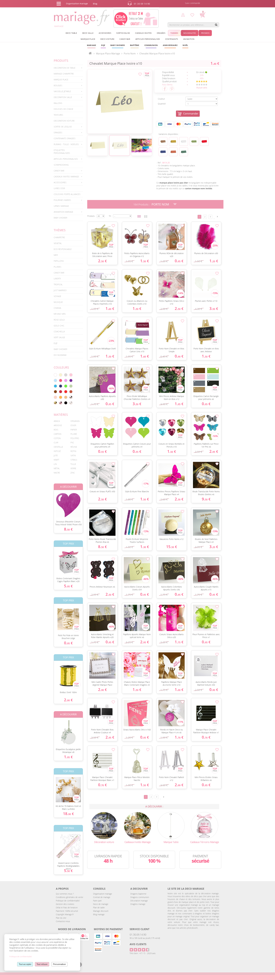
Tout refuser (42, 964)
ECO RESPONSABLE (63, 249)
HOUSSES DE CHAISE (63, 109)
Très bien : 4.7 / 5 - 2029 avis (143, 953)
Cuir (56, 442)
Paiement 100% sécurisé (67, 911)
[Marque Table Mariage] (171, 825)
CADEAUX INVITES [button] (143, 33)
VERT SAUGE (59, 337)
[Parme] (65, 380)
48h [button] (202, 78)
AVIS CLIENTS (138, 944)
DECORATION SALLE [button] (63, 97)
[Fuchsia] (60, 380)
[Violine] (70, 380)
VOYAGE (57, 296)
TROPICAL (58, 284)
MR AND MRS (60, 313)
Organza (74, 421)
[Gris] (65, 374)
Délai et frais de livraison (67, 907)
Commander (190, 113)
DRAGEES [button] (58, 132)
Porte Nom (160, 204)
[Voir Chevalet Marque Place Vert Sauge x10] (193, 141)
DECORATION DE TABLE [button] (64, 67)
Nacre (57, 472)
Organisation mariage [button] (77, 3)
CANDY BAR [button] (124, 39)
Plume (73, 434)
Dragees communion (139, 897)
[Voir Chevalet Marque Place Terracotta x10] (173, 151)
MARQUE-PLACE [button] (61, 79)
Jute (56, 455)
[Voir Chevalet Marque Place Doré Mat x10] (173, 141)
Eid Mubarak (60, 355)
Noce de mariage (100, 904)
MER (56, 255)
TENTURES (58, 114)
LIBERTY (57, 278)
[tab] (68, 68)
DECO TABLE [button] (71, 33)
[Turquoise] (55, 386)
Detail (51, 502)
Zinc (72, 472)
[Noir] (65, 402)
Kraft (56, 459)
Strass (73, 459)
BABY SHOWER (60, 217)
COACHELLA (59, 331)
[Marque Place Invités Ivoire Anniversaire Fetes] (119, 101)
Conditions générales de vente (69, 897)
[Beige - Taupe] (65, 397)
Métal (57, 468)
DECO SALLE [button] (88, 33)
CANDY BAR (59, 272)
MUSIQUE (58, 302)
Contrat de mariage (101, 897)
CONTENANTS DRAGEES (64, 138)
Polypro (74, 438)
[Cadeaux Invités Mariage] (137, 825)
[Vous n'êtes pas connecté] (183, 14)
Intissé (57, 451)
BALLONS (58, 103)
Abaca (57, 421)
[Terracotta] (70, 391)
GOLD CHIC (59, 325)
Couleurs (61, 367)
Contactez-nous (63, 921)
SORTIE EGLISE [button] (123, 33)
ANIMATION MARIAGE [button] (63, 211)
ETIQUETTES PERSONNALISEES (62, 151)
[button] (135, 45)
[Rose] (70, 374)
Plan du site (61, 917)
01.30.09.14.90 (138, 934)
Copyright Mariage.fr (65, 914)
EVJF (55, 343)
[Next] (217, 216)
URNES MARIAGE (61, 206)
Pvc (72, 442)
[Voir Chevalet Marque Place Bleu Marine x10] (163, 151)
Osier (73, 425)
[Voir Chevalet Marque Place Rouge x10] (204, 141)
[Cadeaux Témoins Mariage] (204, 825)
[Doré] (55, 402)
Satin (73, 455)
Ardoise (58, 425)
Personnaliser (59, 964)
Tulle (73, 464)
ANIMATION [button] (188, 39)
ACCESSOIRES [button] (105, 33)
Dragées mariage (137, 904)
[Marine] (60, 386)
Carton (57, 434)
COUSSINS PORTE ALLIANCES (67, 194)
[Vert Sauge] (70, 386)
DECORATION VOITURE (64, 120)
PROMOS (205, 33)
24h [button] (202, 75)
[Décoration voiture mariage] (104, 825)
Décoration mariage (139, 900)
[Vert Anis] (65, 386)
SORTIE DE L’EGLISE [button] (63, 126)
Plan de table (99, 907)
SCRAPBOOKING (61, 164)
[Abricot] (60, 397)
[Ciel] (55, 380)
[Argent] (70, 397)
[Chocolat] (55, 391)
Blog (95, 3)
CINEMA (57, 308)
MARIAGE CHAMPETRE (64, 73)
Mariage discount (100, 911)
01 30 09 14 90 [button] (142, 3)
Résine (73, 446)
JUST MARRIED (60, 290)
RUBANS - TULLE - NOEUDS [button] (66, 144)
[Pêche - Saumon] (55, 397)
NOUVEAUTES (189, 33)
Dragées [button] (161, 33)
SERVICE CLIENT (139, 929)
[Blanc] (55, 374)
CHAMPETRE (59, 237)
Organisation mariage (102, 893)
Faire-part (97, 900)
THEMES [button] (174, 33)
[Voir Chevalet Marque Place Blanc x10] (183, 141)
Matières (61, 415)
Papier (73, 429)
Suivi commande (192, 3)
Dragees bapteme (138, 893)
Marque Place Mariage (108, 53)
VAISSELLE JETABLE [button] (62, 91)
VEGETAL (58, 243)
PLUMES (57, 266)
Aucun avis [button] (201, 87)
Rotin (73, 451)
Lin (55, 464)
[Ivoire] (60, 374)
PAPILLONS (59, 261)
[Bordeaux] (60, 391)
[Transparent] (70, 402)
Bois (56, 429)
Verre (73, 468)
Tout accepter (25, 964)
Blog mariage (99, 914)
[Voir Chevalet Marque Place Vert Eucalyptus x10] (183, 151)
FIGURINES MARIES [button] (62, 200)
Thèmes (60, 230)
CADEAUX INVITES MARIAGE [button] (66, 176)
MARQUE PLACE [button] (88, 39)
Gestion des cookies (65, 904)
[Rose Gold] (60, 402)
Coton (57, 438)
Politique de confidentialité (68, 900)
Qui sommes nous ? (65, 893)
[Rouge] (65, 391)
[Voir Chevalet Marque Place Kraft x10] (163, 141)
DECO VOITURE (107, 39)
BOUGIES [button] (58, 85)
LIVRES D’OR (59, 188)
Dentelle (58, 446)
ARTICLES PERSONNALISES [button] (147, 39)
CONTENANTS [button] (171, 39)
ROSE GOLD (59, 319)
